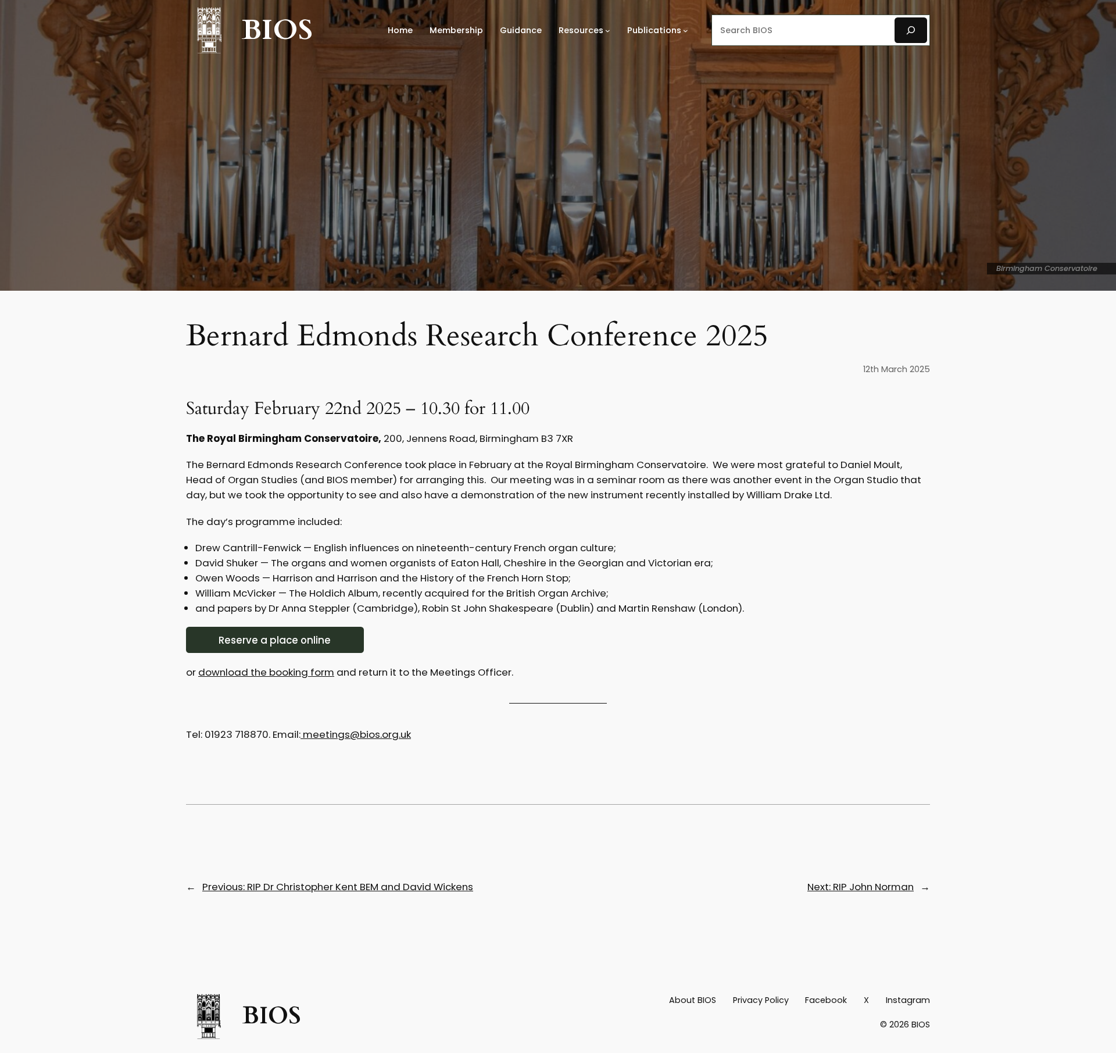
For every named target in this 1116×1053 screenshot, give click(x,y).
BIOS (277, 30)
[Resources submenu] (607, 30)
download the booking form (266, 672)
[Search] (911, 29)
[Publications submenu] (685, 30)
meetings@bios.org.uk (356, 734)
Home (400, 30)
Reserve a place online (275, 640)
